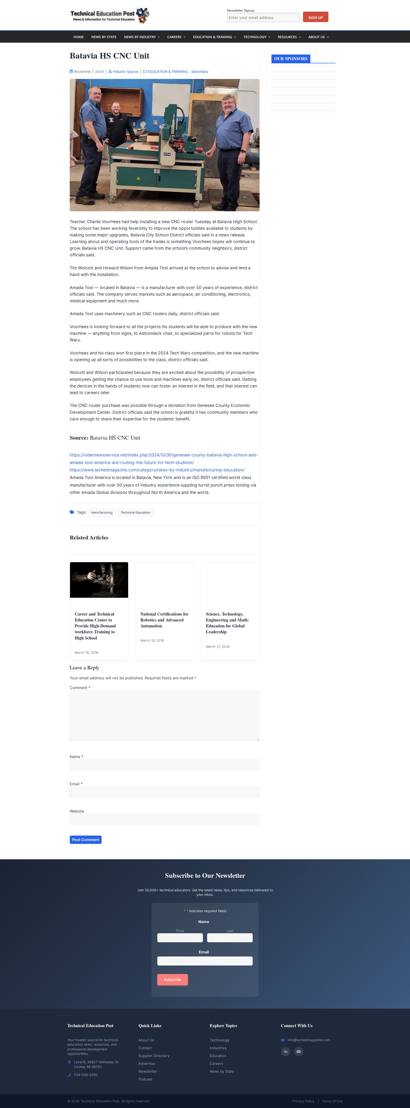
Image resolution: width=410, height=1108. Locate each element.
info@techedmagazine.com (309, 1040)
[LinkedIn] (285, 1051)
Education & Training (212, 37)
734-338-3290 (86, 1075)
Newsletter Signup (240, 10)
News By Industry (140, 37)
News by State (222, 1071)
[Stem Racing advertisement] (303, 108)
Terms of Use (332, 1101)
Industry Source (125, 71)
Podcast (145, 1079)
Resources (287, 37)
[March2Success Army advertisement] (303, 100)
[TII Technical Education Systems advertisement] (303, 85)
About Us (316, 37)
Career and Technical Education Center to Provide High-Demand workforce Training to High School (95, 626)
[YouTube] (298, 1051)
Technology (255, 37)
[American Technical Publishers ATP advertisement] (303, 69)
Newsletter (148, 1071)
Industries (218, 1048)
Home (79, 37)
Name (76, 756)
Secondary (199, 71)
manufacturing (101, 512)
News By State (103, 37)
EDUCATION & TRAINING (168, 71)
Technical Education (135, 512)
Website (77, 811)
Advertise (147, 1063)
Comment (80, 687)
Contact (145, 1048)
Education (218, 1055)
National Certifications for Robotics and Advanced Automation (164, 620)
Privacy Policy (303, 1101)
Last (230, 931)
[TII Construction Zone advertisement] (303, 92)
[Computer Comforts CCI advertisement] (303, 77)
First (180, 931)
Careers (174, 37)
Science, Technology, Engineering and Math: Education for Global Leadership (227, 623)
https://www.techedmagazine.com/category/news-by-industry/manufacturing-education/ (157, 469)
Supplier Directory (154, 1055)
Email (76, 784)
